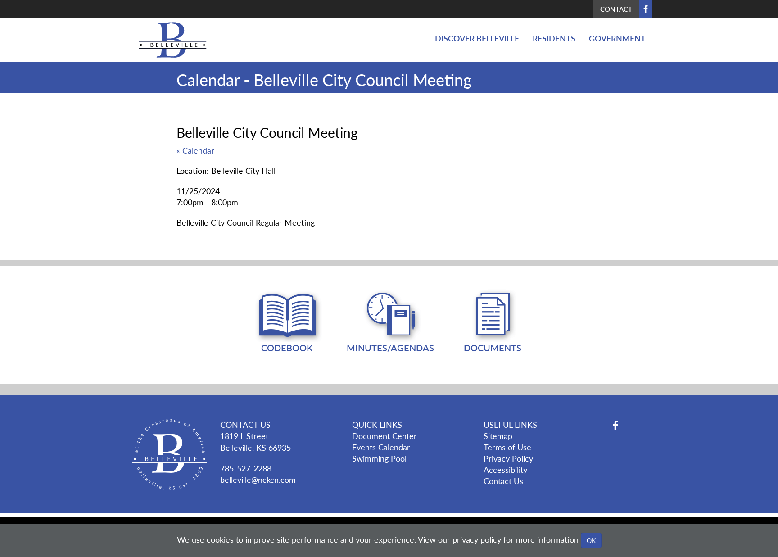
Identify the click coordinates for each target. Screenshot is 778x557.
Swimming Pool (379, 458)
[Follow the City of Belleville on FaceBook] (631, 425)
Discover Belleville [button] (477, 38)
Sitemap (498, 435)
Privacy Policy (508, 458)
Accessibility (505, 469)
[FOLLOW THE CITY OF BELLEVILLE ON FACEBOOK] (645, 9)
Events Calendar (381, 447)
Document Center (384, 435)
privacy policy (476, 539)
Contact (616, 9)
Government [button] (617, 38)
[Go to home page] (169, 39)
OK (591, 540)
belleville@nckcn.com (258, 479)
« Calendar (195, 150)
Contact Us (503, 480)
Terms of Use (507, 447)
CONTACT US (245, 424)
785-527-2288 (245, 468)
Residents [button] (554, 38)
